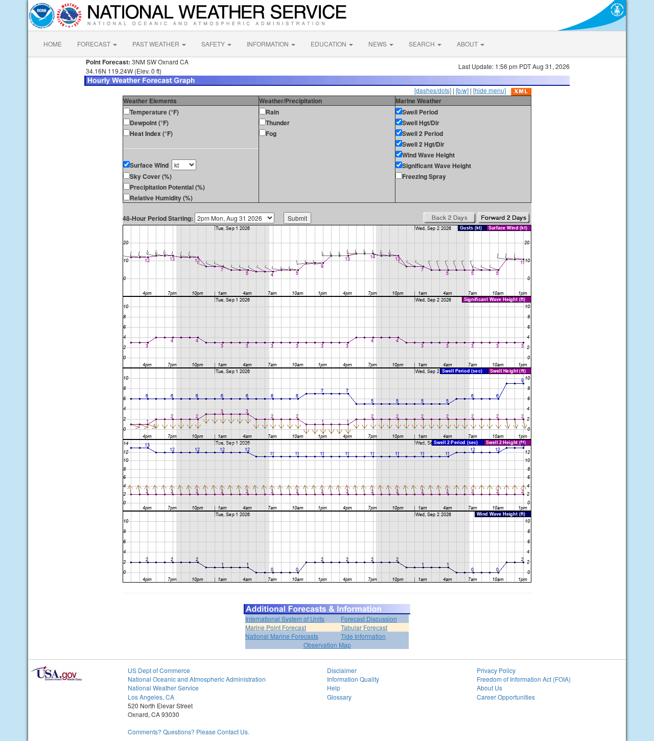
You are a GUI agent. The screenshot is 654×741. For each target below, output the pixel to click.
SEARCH (422, 43)
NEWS (378, 43)
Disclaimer (342, 670)
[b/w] (462, 90)
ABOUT (468, 43)
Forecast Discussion (369, 618)
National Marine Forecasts (281, 636)
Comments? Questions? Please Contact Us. (188, 731)
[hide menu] (489, 90)
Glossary (339, 696)
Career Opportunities (506, 696)
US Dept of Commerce (159, 670)
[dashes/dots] (432, 90)
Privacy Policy (496, 670)
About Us (489, 687)
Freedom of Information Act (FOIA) (524, 679)
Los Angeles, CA (151, 696)
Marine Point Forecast (275, 627)
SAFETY (213, 43)
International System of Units (284, 618)
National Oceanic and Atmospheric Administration (197, 679)
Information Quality (353, 679)
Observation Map (327, 644)
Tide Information (363, 636)
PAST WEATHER (156, 43)
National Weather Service (163, 687)
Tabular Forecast (364, 627)
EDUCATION (329, 43)
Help (333, 687)
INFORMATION (268, 43)
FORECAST (94, 43)
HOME (52, 43)
